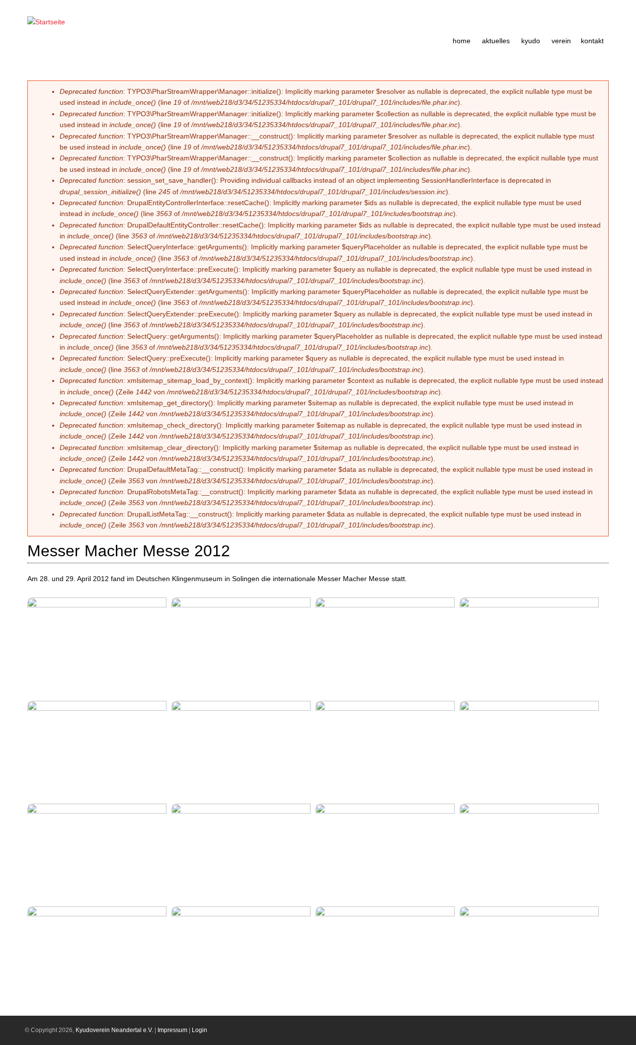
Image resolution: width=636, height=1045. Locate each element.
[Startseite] (46, 22)
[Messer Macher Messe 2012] (100, 605)
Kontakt (592, 41)
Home (462, 41)
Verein (561, 41)
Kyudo (530, 41)
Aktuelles (496, 41)
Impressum (172, 1030)
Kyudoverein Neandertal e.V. (114, 1030)
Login (199, 1030)
